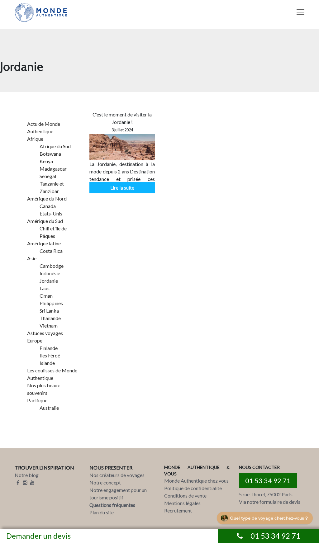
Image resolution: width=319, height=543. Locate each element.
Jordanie (49, 281)
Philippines (51, 303)
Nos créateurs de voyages (117, 475)
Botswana (50, 154)
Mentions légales (182, 503)
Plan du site (101, 512)
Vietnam (49, 325)
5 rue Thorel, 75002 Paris (266, 494)
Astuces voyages (45, 333)
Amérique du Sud (45, 221)
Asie (31, 258)
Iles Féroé (50, 355)
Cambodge (52, 266)
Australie (49, 408)
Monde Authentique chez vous (196, 481)
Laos (45, 288)
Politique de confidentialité (193, 488)
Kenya (46, 161)
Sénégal (48, 176)
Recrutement (178, 510)
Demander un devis (38, 535)
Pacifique (37, 400)
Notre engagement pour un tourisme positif (118, 493)
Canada (48, 206)
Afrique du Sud (55, 146)
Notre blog (27, 475)
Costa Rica (51, 251)
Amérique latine (44, 243)
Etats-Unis (51, 213)
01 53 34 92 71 (268, 480)
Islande (47, 363)
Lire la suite (122, 188)
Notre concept (105, 482)
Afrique (35, 139)
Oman (46, 296)
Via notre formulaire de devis (269, 502)
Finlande (49, 348)
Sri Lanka (49, 311)
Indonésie (50, 273)
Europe (34, 340)
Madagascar (53, 169)
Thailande (50, 318)
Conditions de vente (185, 495)
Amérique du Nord (47, 198)
